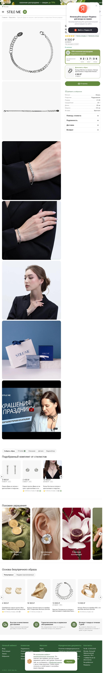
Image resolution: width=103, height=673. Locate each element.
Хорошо (69, 661)
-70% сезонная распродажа (82, 51)
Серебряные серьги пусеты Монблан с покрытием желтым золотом (13, 608)
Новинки (42, 651)
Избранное (5, 656)
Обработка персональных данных (69, 651)
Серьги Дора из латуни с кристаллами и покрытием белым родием (10, 487)
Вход (3, 648)
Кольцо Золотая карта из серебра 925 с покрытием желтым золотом (38, 608)
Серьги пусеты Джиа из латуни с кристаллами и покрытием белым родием (31, 487)
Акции (42, 648)
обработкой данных (55, 662)
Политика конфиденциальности (68, 648)
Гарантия (24, 653)
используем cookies (42, 654)
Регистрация (6, 651)
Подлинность (25, 648)
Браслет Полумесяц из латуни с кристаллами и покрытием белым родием (64, 610)
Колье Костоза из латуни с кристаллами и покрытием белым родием (52, 487)
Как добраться (88, 662)
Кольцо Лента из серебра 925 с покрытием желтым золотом (89, 608)
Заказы (4, 653)
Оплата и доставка (27, 651)
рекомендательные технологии (43, 656)
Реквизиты (86, 665)
